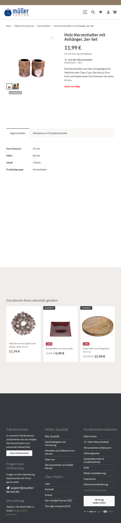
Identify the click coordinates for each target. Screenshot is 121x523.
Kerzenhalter (43, 25)
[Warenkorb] (114, 12)
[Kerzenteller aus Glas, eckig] (60, 323)
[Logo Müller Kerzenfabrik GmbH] (17, 12)
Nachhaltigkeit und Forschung (55, 443)
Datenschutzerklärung (96, 484)
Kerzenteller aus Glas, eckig (59, 348)
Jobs (47, 483)
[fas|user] (108, 12)
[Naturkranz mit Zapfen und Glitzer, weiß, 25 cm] (23, 323)
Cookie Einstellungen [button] (95, 490)
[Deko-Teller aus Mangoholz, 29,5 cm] (97, 323)
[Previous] (9, 334)
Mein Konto (90, 436)
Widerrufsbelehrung (95, 473)
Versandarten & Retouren (97, 447)
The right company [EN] (57, 506)
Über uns (50, 459)
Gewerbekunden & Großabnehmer (94, 460)
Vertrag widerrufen (99, 501)
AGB (86, 467)
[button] (85, 12)
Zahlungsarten (92, 453)
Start (8, 25)
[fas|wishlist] (100, 12)
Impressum (90, 478)
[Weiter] (111, 334)
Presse (48, 494)
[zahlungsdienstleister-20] (99, 512)
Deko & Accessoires (24, 25)
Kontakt (49, 489)
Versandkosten (86, 54)
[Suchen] (93, 12)
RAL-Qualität (52, 436)
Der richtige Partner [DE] (58, 500)
